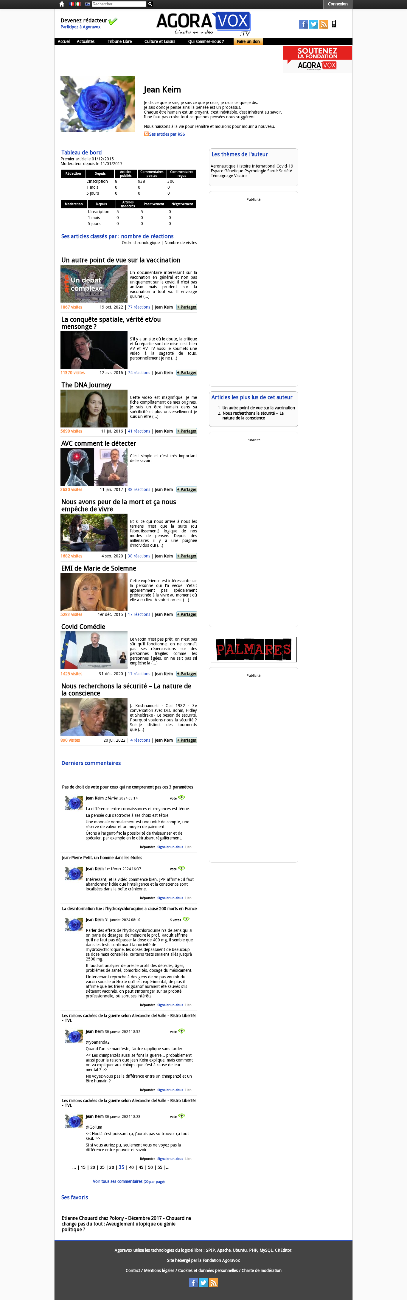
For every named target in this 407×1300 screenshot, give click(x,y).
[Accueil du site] (203, 34)
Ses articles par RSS (167, 134)
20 (92, 1167)
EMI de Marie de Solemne (98, 568)
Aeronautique (223, 166)
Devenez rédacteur (83, 20)
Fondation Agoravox (221, 1260)
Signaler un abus (170, 847)
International (263, 166)
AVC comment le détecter (98, 443)
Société (285, 170)
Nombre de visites (180, 242)
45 (141, 1167)
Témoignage (222, 175)
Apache (224, 1250)
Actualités (85, 41)
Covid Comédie (83, 626)
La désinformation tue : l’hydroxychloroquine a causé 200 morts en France (129, 908)
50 (150, 1167)
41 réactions (139, 431)
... (74, 1167)
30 (111, 1167)
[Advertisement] (163, 59)
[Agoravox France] (71, 4)
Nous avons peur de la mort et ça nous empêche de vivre (118, 505)
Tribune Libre (120, 41)
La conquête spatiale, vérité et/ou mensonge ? (111, 323)
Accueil (64, 41)
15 (83, 1167)
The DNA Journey (86, 385)
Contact (133, 1270)
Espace (217, 170)
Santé (272, 170)
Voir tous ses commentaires (128, 1181)
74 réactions (139, 372)
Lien (188, 847)
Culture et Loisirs (160, 41)
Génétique (233, 170)
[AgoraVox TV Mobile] (334, 27)
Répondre (147, 847)
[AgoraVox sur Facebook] (303, 27)
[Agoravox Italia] (78, 4)
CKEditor (283, 1250)
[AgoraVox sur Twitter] (313, 27)
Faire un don (248, 41)
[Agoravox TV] (86, 4)
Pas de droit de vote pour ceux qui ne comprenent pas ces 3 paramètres (127, 787)
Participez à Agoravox (80, 26)
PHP (253, 1250)
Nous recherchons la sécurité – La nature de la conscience (126, 689)
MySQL (266, 1250)
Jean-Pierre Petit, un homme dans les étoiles (102, 857)
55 (160, 1167)
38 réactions (139, 489)
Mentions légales (159, 1270)
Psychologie (255, 170)
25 (102, 1167)
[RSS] (323, 27)
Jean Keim (164, 307)
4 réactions (140, 740)
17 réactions (139, 614)
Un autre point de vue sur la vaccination (121, 260)
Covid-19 (284, 166)
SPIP (210, 1250)
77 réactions (139, 307)
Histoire (244, 166)
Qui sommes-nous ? (206, 41)
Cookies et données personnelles (208, 1270)
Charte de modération (262, 1270)
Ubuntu (240, 1250)
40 (131, 1167)
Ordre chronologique (141, 242)
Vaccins (240, 175)
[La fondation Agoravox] (317, 71)
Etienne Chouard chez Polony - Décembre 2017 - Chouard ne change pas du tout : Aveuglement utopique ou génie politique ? (126, 1223)
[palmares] (254, 660)
